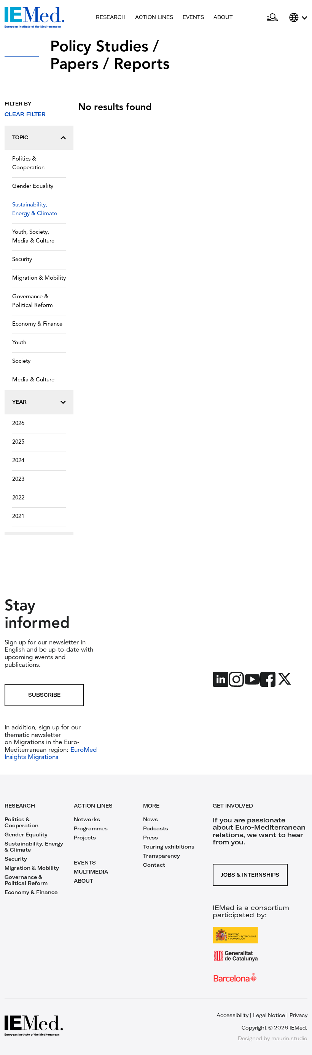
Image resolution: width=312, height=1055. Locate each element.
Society (21, 361)
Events (193, 17)
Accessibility (232, 1015)
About (223, 17)
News (150, 819)
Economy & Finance (37, 324)
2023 (18, 479)
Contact (154, 865)
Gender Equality (32, 186)
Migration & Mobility (39, 278)
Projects (85, 838)
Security (22, 260)
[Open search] (272, 17)
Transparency (161, 856)
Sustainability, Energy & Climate (34, 209)
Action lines (154, 17)
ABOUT (83, 881)
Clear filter (25, 114)
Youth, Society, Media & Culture (33, 237)
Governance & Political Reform (32, 301)
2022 (18, 498)
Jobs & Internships (250, 875)
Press (150, 838)
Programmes (91, 828)
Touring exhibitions (168, 847)
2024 (18, 461)
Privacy (298, 1015)
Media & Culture (33, 380)
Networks (87, 819)
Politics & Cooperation (28, 163)
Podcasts (155, 828)
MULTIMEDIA (91, 872)
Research (111, 17)
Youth (19, 343)
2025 (18, 442)
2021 (18, 517)
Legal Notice (269, 1015)
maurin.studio (289, 1038)
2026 (18, 424)
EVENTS (85, 863)
